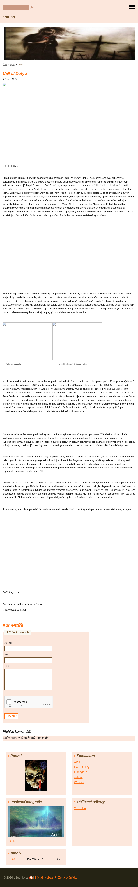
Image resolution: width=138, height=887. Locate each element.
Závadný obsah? (45, 877)
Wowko (79, 782)
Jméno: (8, 643)
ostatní (78, 777)
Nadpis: (8, 654)
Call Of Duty (81, 767)
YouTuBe (80, 808)
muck (11, 840)
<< (13, 859)
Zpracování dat (67, 877)
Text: (6, 666)
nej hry (12, 64)
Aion (77, 762)
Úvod (5, 64)
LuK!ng (9, 17)
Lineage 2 (80, 772)
